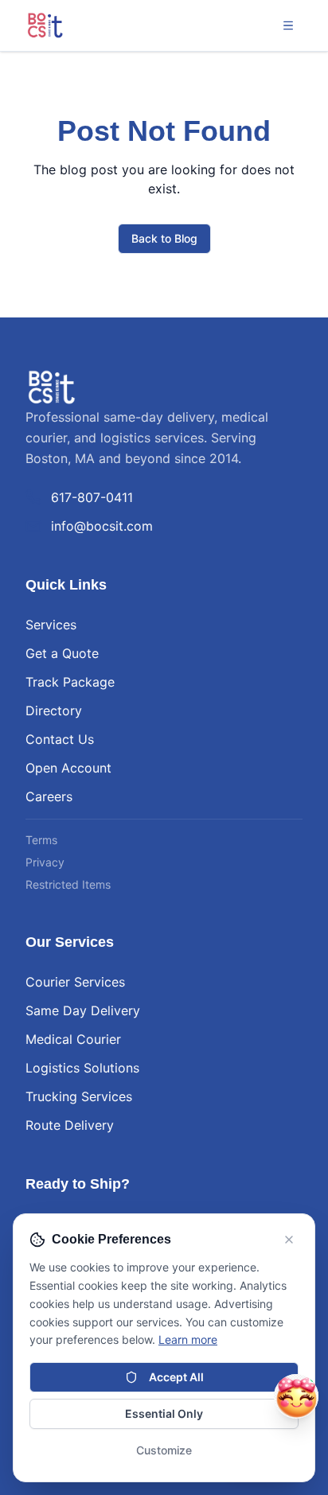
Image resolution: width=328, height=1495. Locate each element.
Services (50, 625)
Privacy (44, 862)
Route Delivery (69, 1125)
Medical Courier (73, 1039)
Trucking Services (78, 1096)
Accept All (176, 1377)
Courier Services (75, 982)
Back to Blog (164, 238)
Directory (53, 710)
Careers (48, 796)
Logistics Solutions (82, 1068)
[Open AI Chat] (296, 1396)
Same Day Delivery (82, 1010)
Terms (41, 840)
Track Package (70, 682)
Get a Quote (62, 653)
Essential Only (164, 1413)
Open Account (68, 768)
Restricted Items (68, 884)
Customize (164, 1450)
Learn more (187, 1339)
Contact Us (59, 739)
